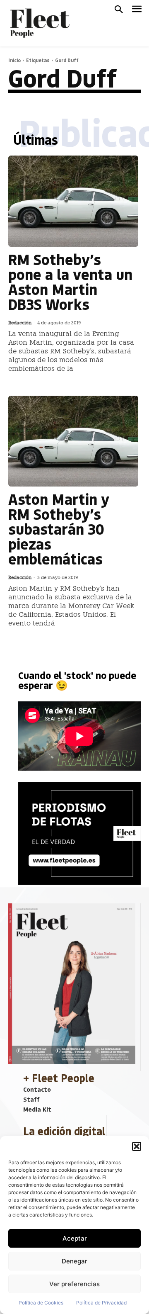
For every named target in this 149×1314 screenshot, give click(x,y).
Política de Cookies (41, 1302)
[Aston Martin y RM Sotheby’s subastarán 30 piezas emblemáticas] (73, 441)
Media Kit (37, 1109)
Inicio (14, 60)
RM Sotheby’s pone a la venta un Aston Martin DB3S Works (70, 281)
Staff (31, 1099)
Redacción (19, 323)
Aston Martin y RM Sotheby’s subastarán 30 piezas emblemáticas (58, 528)
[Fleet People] (39, 23)
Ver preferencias (74, 1284)
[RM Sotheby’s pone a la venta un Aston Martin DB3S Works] (73, 201)
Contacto (37, 1089)
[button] (136, 1146)
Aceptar (74, 1238)
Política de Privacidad (101, 1302)
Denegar (74, 1261)
